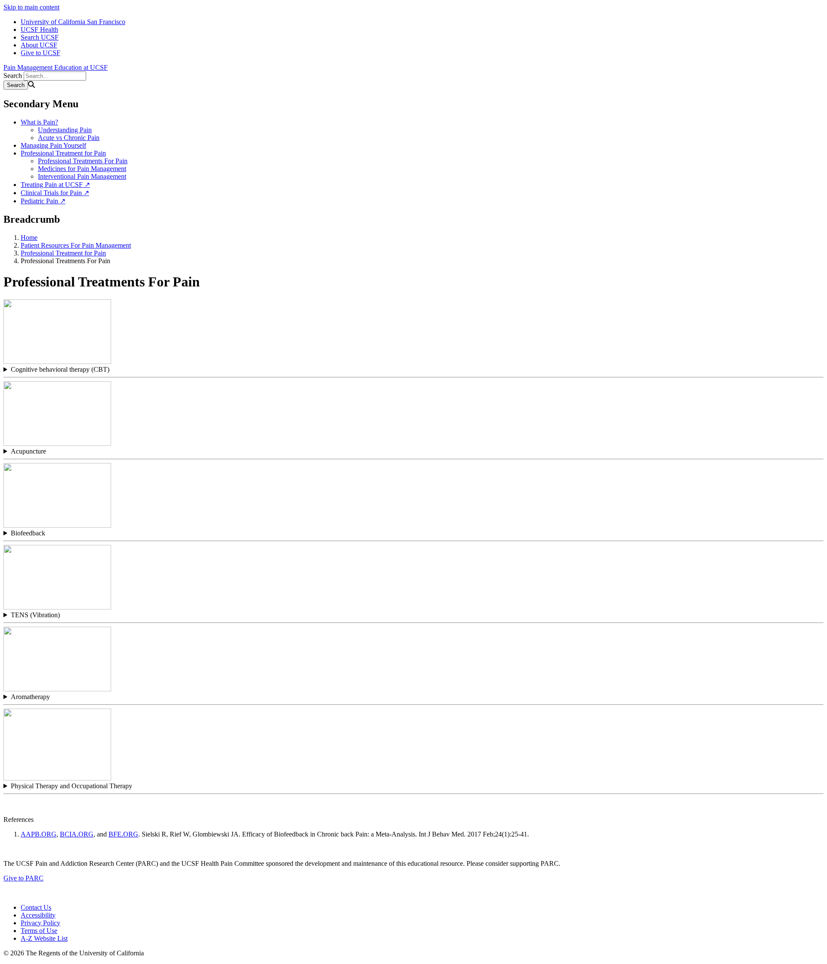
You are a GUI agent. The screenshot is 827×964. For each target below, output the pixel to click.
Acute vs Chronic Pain (68, 137)
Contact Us (36, 907)
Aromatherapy (30, 696)
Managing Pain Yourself (53, 145)
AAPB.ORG (38, 834)
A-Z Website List (44, 938)
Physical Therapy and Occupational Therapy (71, 786)
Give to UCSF (40, 52)
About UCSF (39, 45)
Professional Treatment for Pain (63, 153)
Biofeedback (28, 533)
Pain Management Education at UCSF (55, 67)
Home (29, 237)
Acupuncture (28, 451)
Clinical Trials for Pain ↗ (55, 192)
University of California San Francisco (73, 21)
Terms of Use (39, 930)
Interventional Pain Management (82, 176)
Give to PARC (23, 878)
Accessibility (38, 915)
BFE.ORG (123, 834)
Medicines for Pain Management (82, 168)
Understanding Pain (65, 130)
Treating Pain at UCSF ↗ (55, 184)
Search (12, 75)
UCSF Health (39, 29)
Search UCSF (40, 37)
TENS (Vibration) (35, 615)
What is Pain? (39, 122)
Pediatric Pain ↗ (43, 201)
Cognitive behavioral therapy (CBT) (60, 369)
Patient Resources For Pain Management (76, 245)
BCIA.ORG (76, 834)
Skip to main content (31, 7)
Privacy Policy (40, 923)
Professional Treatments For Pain (82, 161)
